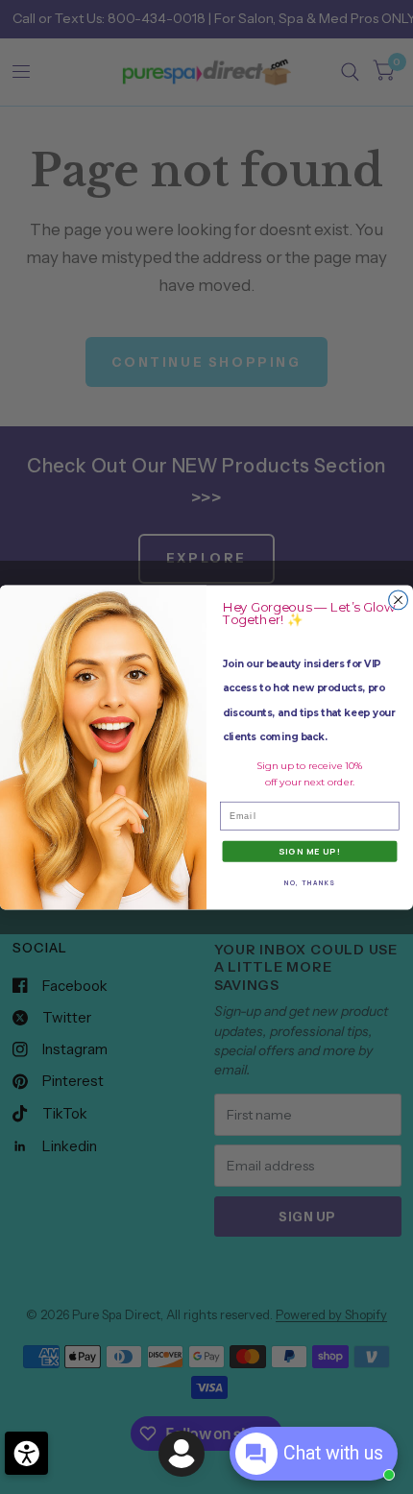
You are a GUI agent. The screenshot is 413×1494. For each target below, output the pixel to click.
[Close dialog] (398, 600)
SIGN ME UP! (310, 850)
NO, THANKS (309, 882)
